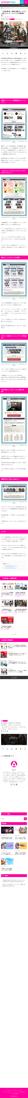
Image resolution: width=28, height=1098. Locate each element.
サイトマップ (16, 1091)
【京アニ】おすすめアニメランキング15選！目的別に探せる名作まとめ (14, 885)
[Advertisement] (14, 83)
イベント (12, 19)
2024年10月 (11, 723)
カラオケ (10, 725)
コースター (4, 729)
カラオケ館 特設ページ (11, 568)
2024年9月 (4, 725)
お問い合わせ (22, 1091)
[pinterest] (17, 785)
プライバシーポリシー (7, 1091)
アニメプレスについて (17, 1090)
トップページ (9, 1090)
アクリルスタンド (17, 725)
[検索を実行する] (25, 818)
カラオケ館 (5, 731)
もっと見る (14, 634)
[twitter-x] (14, 785)
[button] (3, 53)
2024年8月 (17, 723)
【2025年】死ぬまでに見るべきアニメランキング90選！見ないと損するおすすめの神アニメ (14, 881)
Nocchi (14, 769)
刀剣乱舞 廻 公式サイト (11, 566)
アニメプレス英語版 (14, 1093)
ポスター (10, 729)
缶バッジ (15, 729)
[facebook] (11, 785)
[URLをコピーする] (25, 53)
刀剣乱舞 (5, 723)
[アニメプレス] (8, 2)
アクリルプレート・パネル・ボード (9, 727)
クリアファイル (22, 727)
